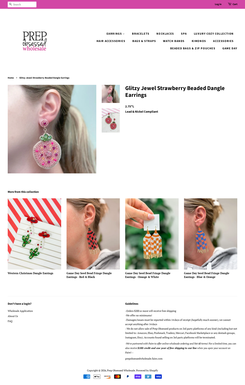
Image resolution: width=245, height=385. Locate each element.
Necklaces (165, 34)
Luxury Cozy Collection (214, 34)
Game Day (229, 48)
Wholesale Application (20, 311)
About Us (13, 316)
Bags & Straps (144, 41)
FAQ (10, 321)
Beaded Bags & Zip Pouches (192, 48)
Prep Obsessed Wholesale (121, 370)
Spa (184, 34)
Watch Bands (174, 41)
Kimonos (199, 41)
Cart (235, 4)
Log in (218, 4)
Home (11, 77)
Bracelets (140, 34)
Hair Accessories (110, 41)
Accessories (223, 41)
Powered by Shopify (147, 370)
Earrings (115, 34)
